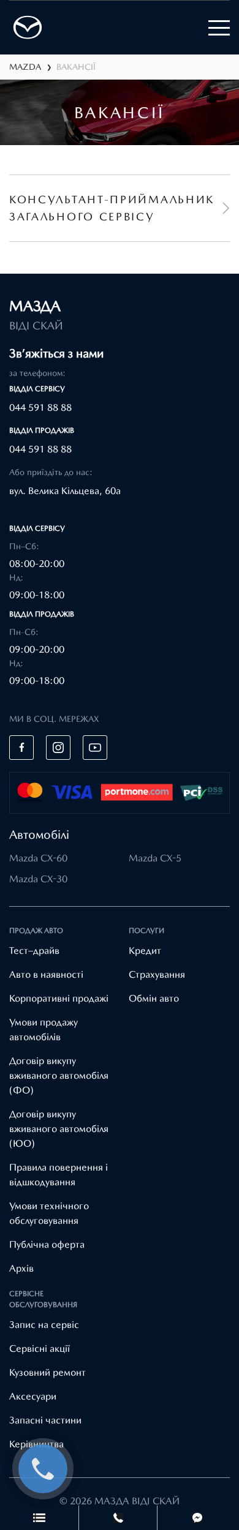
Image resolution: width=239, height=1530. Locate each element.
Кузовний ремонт (47, 1372)
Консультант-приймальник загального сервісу (111, 208)
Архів (21, 1268)
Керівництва (36, 1444)
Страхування (157, 974)
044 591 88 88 (40, 407)
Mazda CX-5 (155, 858)
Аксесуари (32, 1396)
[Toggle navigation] (219, 28)
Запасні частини (45, 1420)
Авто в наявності (46, 974)
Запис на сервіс (44, 1324)
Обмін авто (154, 998)
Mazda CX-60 (38, 858)
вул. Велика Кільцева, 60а (65, 491)
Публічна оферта (47, 1244)
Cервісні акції (39, 1348)
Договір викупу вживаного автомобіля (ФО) (58, 1075)
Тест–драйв (34, 950)
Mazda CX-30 (38, 879)
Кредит (145, 950)
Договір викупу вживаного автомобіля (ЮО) (58, 1128)
